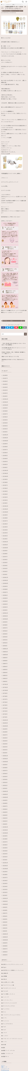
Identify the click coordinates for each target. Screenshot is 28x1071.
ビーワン (5, 1018)
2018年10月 (5, 654)
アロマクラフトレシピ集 (8, 985)
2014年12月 (5, 791)
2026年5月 (5, 384)
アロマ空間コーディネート (9, 994)
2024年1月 (5, 467)
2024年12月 (5, 434)
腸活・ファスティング (8, 1053)
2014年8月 (5, 803)
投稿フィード (4, 1067)
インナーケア (6, 997)
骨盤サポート (6, 1056)
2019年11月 (5, 616)
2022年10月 (5, 512)
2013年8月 (5, 839)
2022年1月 (5, 538)
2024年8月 (5, 446)
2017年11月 (5, 687)
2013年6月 (5, 845)
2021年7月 (5, 556)
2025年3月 (5, 426)
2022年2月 (5, 535)
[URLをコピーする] (25, 327)
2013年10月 (5, 833)
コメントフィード (5, 1068)
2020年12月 (5, 577)
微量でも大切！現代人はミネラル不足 (10, 356)
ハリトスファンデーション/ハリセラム (11, 1015)
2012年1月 (5, 895)
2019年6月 (5, 631)
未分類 (4, 1044)
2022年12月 (5, 506)
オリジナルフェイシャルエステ (10, 1003)
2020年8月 (5, 589)
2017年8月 (5, 696)
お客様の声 (5, 973)
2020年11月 (5, 580)
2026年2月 (5, 393)
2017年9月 (5, 693)
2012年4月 (5, 886)
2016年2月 (5, 749)
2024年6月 (5, 452)
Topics (4, 967)
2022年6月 (5, 524)
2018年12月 (5, 648)
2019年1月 (5, 645)
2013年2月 (5, 856)
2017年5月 (5, 705)
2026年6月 (5, 381)
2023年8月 (5, 482)
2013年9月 (5, 836)
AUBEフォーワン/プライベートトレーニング (13, 964)
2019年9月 (5, 622)
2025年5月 (5, 420)
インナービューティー (8, 1000)
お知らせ (5, 979)
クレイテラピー (6, 1009)
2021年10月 (5, 547)
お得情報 (5, 976)
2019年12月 (5, 613)
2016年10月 (5, 726)
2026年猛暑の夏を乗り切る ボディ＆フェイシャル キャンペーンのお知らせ (13, 348)
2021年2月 (5, 571)
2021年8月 (5, 553)
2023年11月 (5, 473)
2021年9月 (5, 550)
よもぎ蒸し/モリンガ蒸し (8, 982)
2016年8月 (5, 732)
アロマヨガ (5, 991)
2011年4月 (5, 922)
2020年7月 (5, 592)
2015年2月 (5, 785)
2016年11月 (5, 723)
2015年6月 (5, 773)
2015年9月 (5, 764)
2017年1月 (5, 717)
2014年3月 (5, 818)
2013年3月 (5, 853)
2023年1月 (5, 503)
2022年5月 (5, 527)
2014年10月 (5, 797)
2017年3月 (5, 711)
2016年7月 (5, 735)
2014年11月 (5, 794)
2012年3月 (5, 889)
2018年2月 (5, 678)
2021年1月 (5, 574)
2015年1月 (5, 788)
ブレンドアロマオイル (8, 1023)
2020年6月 (5, 595)
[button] (3, 327)
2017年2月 (5, 714)
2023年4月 (5, 494)
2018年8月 (5, 660)
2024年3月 (5, 461)
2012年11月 (5, 865)
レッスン (5, 1041)
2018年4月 (5, 672)
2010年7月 (5, 949)
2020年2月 (5, 607)
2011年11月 (5, 901)
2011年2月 (5, 928)
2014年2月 (5, 821)
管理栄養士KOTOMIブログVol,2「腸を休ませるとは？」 (13, 360)
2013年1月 (5, 859)
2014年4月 (5, 815)
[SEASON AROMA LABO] (6, 1)
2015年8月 (5, 767)
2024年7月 (5, 449)
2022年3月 (5, 533)
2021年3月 (5, 568)
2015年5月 (5, 776)
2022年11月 (5, 509)
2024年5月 (5, 455)
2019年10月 (5, 619)
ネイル (4, 1012)
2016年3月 (5, 747)
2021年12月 (5, 541)
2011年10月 (5, 904)
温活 (4, 1047)
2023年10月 (5, 476)
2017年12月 (5, 684)
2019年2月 (5, 642)
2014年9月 (5, 800)
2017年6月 (5, 702)
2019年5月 (5, 634)
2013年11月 (5, 830)
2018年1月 (5, 681)
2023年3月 (5, 497)
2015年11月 (5, 758)
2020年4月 (5, 601)
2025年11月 (5, 402)
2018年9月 (5, 657)
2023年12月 (5, 470)
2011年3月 (5, 925)
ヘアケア (5, 1032)
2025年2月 (5, 428)
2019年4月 (5, 637)
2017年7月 (5, 699)
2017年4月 (5, 708)
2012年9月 (5, 871)
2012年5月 (5, 883)
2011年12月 (5, 898)
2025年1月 (5, 431)
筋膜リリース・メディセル (9, 1050)
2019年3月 (5, 640)
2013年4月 (5, 851)
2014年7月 (5, 806)
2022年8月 (5, 518)
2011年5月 (5, 919)
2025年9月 (5, 408)
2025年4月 (5, 423)
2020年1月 (5, 610)
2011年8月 (5, 910)
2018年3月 (5, 675)
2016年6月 (5, 738)
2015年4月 (5, 779)
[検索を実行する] (25, 334)
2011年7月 (5, 913)
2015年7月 (5, 770)
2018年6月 (5, 666)
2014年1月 (5, 824)
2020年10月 (5, 583)
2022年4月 (5, 530)
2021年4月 (5, 565)
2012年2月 (5, 892)
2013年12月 (5, 827)
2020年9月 (5, 586)
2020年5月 (5, 598)
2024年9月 (5, 443)
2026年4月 (5, 387)
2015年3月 (5, 782)
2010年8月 (5, 946)
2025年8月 (5, 411)
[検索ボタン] (23, 1)
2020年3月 (5, 604)
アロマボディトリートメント (9, 988)
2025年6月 (5, 417)
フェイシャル (6, 1021)
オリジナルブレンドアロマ (9, 1006)
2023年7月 (5, 485)
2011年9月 (5, 907)
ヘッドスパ (5, 1035)
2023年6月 (5, 488)
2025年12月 (5, 399)
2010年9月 (5, 943)
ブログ (21, 10)
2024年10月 (5, 440)
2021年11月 (5, 544)
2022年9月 (5, 515)
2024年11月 (5, 437)
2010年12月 (5, 934)
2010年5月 (5, 955)
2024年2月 (5, 464)
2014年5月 (5, 812)
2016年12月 (5, 720)
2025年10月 (5, 405)
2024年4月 (5, 458)
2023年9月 (5, 479)
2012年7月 (5, 877)
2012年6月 (5, 880)
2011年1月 (5, 931)
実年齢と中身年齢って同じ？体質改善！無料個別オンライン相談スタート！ (14, 352)
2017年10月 (5, 690)
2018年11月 (5, 651)
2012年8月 (5, 874)
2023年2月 (5, 500)
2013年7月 (5, 842)
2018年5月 (5, 669)
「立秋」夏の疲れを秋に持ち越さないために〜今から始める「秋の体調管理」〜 (14, 344)
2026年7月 (5, 378)
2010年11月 (5, 937)
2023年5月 (5, 491)
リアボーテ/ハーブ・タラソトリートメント (12, 1038)
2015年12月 (5, 755)
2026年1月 (5, 396)
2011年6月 (5, 916)
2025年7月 (5, 414)
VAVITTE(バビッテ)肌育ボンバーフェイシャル (11, 10)
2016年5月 (5, 741)
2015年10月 (5, 761)
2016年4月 (5, 744)
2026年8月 (5, 375)
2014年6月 (5, 809)
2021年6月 (5, 559)
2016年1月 (5, 752)
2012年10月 (5, 868)
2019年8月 (5, 625)
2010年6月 (5, 952)
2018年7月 (5, 663)
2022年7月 (5, 521)
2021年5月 (5, 562)
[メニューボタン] (26, 1)
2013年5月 (5, 848)
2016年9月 (5, 729)
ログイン (3, 1065)
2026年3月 (5, 390)
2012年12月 (5, 862)
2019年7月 (5, 628)
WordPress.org (5, 1070)
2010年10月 (5, 940)
